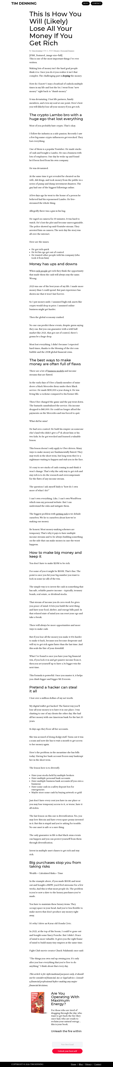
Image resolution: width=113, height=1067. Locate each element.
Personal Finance (67, 51)
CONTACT (96, 3)
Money (57, 51)
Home (73, 1064)
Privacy (88, 1064)
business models (55, 371)
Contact (97, 1064)
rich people (42, 271)
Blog (81, 1064)
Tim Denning (37, 51)
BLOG (85, 3)
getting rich (62, 514)
